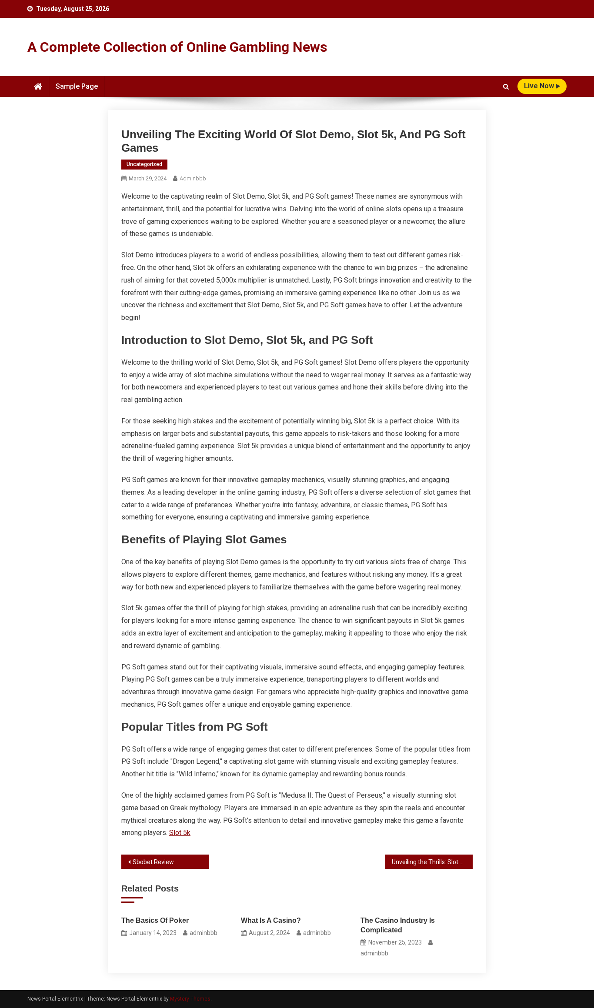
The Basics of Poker (155, 920)
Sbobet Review (153, 861)
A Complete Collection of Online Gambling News (177, 47)
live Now (540, 86)
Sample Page (77, 86)
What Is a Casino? (271, 920)
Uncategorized (144, 164)
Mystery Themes (190, 999)
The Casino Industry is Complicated (397, 925)
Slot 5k (179, 832)
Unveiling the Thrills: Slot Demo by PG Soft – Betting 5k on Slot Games (432, 861)
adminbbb (193, 178)
